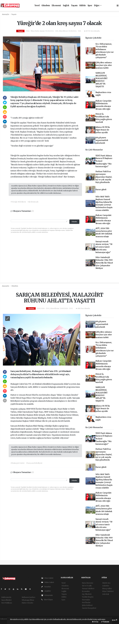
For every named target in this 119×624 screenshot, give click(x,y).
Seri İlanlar (86, 602)
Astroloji (105, 594)
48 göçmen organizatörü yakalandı (102, 140)
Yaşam (74, 5)
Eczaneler (86, 591)
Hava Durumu (87, 583)
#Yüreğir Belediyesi (18, 202)
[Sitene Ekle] (31, 589)
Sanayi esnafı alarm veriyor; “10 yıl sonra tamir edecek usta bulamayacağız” (104, 246)
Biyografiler (107, 588)
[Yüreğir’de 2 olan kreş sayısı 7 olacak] (41, 64)
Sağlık (66, 5)
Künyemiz (48, 595)
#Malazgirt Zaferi (17, 463)
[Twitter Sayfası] (6, 589)
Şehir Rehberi (87, 605)
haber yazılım (5, 621)
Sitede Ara (106, 583)
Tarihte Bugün (88, 597)
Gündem (45, 5)
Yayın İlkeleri (6, 600)
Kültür (82, 5)
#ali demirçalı (33, 202)
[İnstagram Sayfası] (10, 589)
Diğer (97, 5)
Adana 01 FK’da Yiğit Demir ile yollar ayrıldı (103, 130)
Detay (95, 622)
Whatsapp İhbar (28, 600)
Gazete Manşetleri (89, 608)
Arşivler (47, 591)
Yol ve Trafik (87, 586)
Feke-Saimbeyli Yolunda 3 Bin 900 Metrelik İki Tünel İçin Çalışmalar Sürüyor (104, 262)
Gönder (74, 222)
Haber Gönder (27, 603)
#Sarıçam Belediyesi (34, 463)
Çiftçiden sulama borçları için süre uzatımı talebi (104, 65)
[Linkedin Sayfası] (18, 589)
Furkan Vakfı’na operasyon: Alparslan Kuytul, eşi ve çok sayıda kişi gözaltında (104, 176)
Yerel (37, 5)
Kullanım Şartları (28, 597)
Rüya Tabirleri (107, 591)
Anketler (105, 586)
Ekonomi (56, 5)
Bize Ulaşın (48, 600)
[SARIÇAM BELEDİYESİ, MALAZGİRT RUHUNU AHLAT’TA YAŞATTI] (41, 340)
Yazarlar (47, 587)
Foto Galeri (48, 578)
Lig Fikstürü (87, 594)
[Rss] (22, 589)
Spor (90, 5)
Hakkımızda (6, 597)
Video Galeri (49, 582)
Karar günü (101, 189)
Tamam (106, 622)
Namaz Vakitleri (88, 588)
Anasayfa (5, 14)
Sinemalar (86, 600)
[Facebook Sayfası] (2, 589)
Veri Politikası (6, 603)
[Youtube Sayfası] (14, 589)
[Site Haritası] (26, 589)
